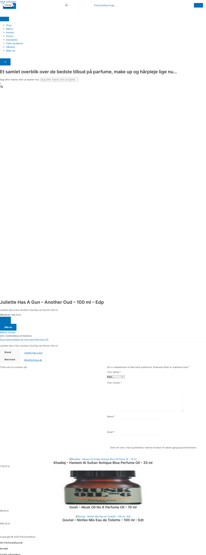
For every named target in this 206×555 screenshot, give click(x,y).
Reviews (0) (42, 339)
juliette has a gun (33, 352)
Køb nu (8, 327)
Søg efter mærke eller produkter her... (20, 79)
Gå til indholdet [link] (8, 1)
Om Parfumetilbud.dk (11, 542)
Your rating (114, 372)
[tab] (6, 340)
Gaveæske (11, 39)
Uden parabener (14, 43)
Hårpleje (10, 47)
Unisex (9, 36)
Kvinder (10, 32)
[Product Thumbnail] (198, 5)
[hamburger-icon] (4, 19)
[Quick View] (3, 469)
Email (111, 432)
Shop (9, 25)
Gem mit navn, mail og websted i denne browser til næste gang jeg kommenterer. (153, 447)
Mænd (9, 28)
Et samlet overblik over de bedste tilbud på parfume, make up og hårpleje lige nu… (88, 71)
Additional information (24, 339)
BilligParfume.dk (33, 360)
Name (111, 416)
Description (6, 339)
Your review (114, 382)
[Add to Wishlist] (5, 320)
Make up (10, 50)
